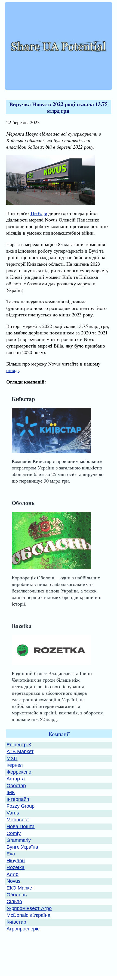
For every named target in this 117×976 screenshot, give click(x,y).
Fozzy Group (21, 806)
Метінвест (18, 819)
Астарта (16, 779)
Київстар (23, 398)
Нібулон (16, 860)
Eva (11, 854)
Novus (13, 881)
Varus (13, 813)
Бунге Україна (22, 847)
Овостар (16, 785)
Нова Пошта (21, 826)
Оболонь (23, 502)
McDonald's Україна (28, 915)
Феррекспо (19, 772)
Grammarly (19, 840)
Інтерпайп (18, 799)
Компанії (59, 734)
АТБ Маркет (20, 751)
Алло (13, 874)
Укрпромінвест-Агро (29, 908)
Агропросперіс (23, 929)
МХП (12, 758)
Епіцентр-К (19, 744)
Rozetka (22, 625)
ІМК (11, 792)
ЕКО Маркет (20, 888)
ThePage (38, 213)
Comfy (14, 833)
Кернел (15, 765)
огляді (12, 370)
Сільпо (14, 901)
